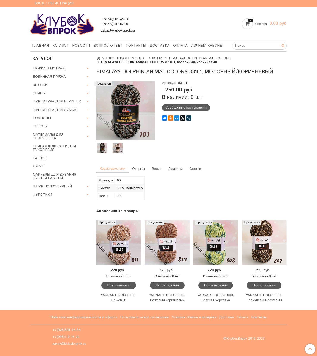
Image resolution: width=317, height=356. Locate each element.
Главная (40, 45)
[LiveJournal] (188, 118)
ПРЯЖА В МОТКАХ (48, 68)
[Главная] (98, 58)
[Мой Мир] (176, 118)
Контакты (136, 45)
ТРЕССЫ (40, 126)
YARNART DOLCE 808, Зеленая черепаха (215, 298)
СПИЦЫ (39, 93)
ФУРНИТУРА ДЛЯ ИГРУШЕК (57, 101)
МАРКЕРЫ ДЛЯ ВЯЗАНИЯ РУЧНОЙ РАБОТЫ (54, 176)
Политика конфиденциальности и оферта (83, 317)
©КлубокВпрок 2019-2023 (244, 338)
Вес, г (156, 168)
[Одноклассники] (170, 118)
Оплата (180, 45)
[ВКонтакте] (164, 118)
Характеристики (112, 168)
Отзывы (138, 168)
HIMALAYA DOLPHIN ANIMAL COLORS (200, 58)
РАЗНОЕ (40, 158)
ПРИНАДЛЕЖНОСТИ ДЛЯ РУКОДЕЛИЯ (54, 148)
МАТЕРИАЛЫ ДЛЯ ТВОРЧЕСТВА (48, 136)
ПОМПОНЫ (42, 118)
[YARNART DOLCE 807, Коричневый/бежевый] (264, 242)
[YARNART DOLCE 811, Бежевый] (118, 242)
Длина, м (175, 168)
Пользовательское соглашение (144, 317)
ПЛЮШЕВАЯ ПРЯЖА (123, 58)
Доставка (160, 45)
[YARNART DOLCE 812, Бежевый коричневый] (167, 242)
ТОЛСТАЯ (155, 58)
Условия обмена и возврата (194, 317)
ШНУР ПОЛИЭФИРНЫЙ (52, 186)
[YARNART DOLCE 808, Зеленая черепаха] (215, 242)
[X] (182, 118)
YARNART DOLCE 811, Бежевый (119, 298)
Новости (81, 45)
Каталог (60, 45)
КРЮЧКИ (40, 85)
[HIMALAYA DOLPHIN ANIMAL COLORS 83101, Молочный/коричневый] (125, 110)
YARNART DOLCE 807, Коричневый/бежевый (264, 298)
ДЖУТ (38, 166)
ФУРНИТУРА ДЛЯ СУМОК (54, 109)
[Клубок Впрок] (62, 24)
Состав (195, 168)
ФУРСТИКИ (42, 194)
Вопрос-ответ (108, 45)
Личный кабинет (207, 45)
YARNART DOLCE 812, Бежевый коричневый (167, 298)
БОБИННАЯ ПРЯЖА (49, 76)
